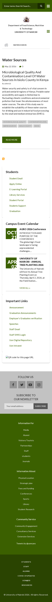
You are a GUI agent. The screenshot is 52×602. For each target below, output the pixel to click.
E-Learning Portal (18, 189)
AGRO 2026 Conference (32, 229)
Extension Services (26, 536)
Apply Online (15, 184)
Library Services (17, 195)
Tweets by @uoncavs (26, 543)
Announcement (16, 307)
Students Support (17, 205)
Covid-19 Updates (26, 576)
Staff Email (14, 329)
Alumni (26, 435)
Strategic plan (26, 483)
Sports (26, 499)
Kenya (37, 126)
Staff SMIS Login (17, 334)
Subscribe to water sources (3, 159)
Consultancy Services (26, 531)
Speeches (13, 324)
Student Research (26, 509)
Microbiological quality (14, 122)
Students (26, 562)
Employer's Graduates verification (25, 318)
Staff (26, 451)
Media (26, 430)
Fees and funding (26, 488)
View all (24, 288)
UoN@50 (26, 580)
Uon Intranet (15, 345)
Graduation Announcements (22, 313)
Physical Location (26, 478)
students (26, 456)
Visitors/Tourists (26, 440)
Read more (13, 140)
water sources (9, 126)
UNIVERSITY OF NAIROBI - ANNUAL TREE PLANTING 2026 (31, 261)
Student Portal (16, 200)
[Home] (26, 19)
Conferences (26, 493)
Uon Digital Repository (20, 340)
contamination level (38, 122)
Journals (26, 461)
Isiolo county (25, 126)
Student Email (16, 178)
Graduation (14, 211)
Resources (27, 585)
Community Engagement (26, 526)
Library (26, 504)
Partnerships (26, 445)
